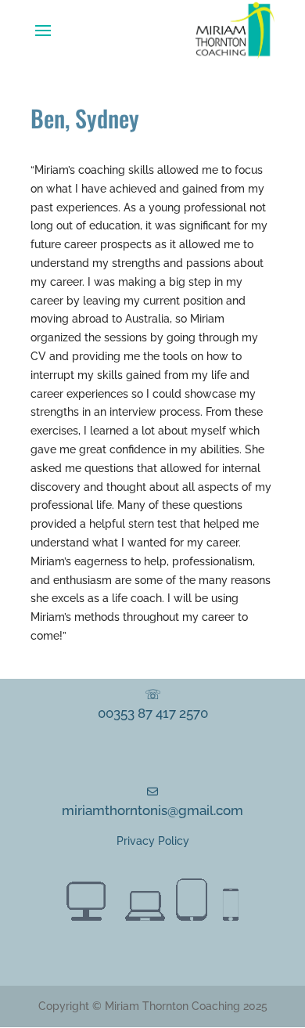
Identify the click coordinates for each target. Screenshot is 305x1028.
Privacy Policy (153, 841)
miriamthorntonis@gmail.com (152, 810)
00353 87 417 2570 (153, 713)
